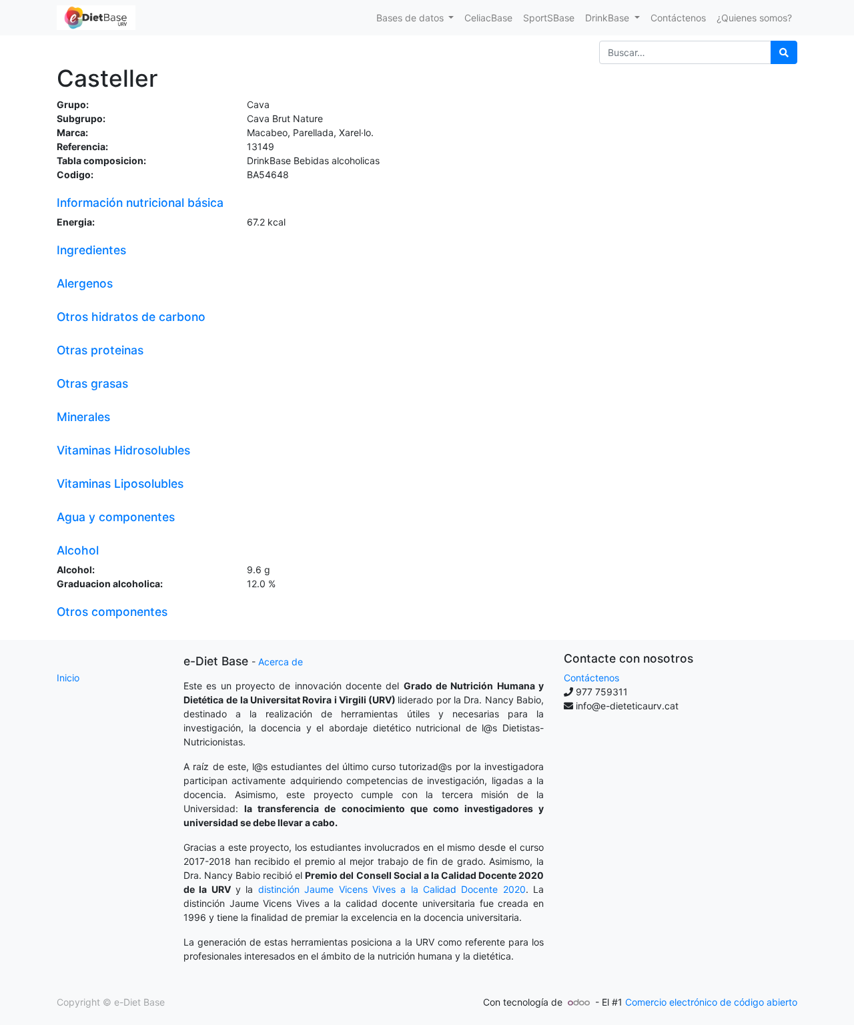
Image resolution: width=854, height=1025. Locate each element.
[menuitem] (488, 17)
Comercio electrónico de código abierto (711, 1002)
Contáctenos (591, 677)
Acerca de (280, 661)
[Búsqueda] (784, 52)
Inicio (68, 677)
